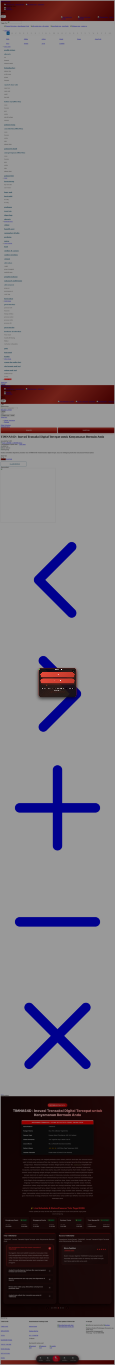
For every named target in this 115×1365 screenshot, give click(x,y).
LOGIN (57, 674)
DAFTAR (57, 681)
